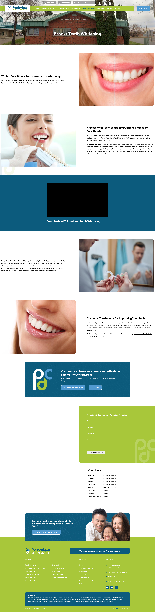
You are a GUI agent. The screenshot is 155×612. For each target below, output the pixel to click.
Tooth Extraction (30, 571)
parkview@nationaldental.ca (85, 3)
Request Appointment (114, 8)
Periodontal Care (30, 578)
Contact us (100, 8)
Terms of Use (80, 609)
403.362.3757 (65, 3)
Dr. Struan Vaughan (32, 268)
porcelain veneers (140, 328)
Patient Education (31, 581)
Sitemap (88, 609)
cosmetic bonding (128, 328)
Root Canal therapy (58, 574)
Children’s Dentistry (58, 565)
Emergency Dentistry (59, 568)
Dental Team (75, 8)
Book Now (143, 8)
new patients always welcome (46, 532)
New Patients (64, 8)
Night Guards (56, 571)
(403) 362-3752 (84, 378)
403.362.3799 (50, 3)
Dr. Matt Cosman (47, 268)
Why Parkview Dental (49, 8)
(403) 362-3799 (72, 378)
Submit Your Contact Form (95, 452)
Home (37, 8)
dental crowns (91, 330)
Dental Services (88, 8)
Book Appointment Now (73, 387)
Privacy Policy (70, 609)
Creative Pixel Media (124, 609)
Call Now (95, 387)
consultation (111, 378)
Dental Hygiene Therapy (59, 578)
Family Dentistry (30, 565)
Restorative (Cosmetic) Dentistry (35, 568)
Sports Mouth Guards (32, 574)
